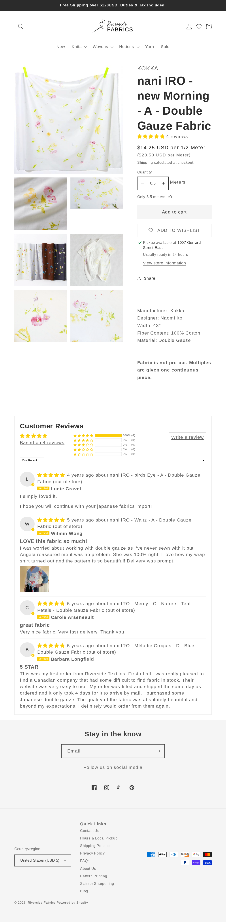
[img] (51, 474)
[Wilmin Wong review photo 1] (34, 579)
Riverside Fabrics (41, 902)
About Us (88, 868)
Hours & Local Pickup (99, 838)
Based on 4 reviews (42, 442)
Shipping (145, 162)
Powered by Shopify (72, 902)
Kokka (147, 68)
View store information (164, 263)
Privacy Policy (92, 853)
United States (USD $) (40, 860)
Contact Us (89, 831)
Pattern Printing (93, 876)
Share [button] (149, 278)
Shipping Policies (95, 846)
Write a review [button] (187, 437)
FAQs (85, 861)
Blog (84, 891)
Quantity (144, 172)
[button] (20, 26)
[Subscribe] (158, 751)
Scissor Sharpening (97, 883)
